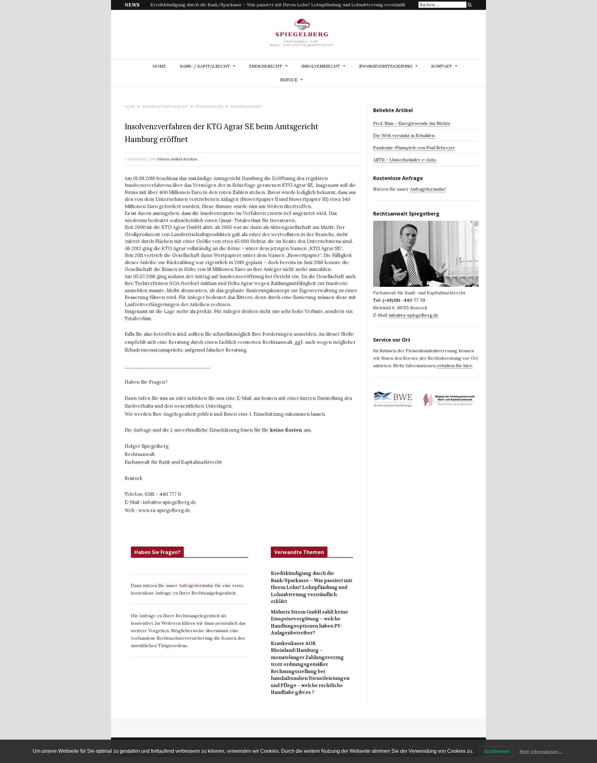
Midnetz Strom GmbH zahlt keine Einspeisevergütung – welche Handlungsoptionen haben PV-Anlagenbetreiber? (268, 4)
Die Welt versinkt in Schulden (403, 135)
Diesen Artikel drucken (177, 159)
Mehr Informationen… (541, 751)
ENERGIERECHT (265, 66)
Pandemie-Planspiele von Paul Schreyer (414, 147)
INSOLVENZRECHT (320, 66)
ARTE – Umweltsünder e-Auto (404, 160)
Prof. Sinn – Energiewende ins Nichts (411, 123)
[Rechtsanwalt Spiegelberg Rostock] (301, 35)
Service (289, 80)
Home (159, 66)
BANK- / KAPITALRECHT (205, 66)
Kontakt (441, 66)
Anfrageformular (197, 585)
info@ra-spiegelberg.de (413, 315)
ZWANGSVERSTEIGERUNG (385, 66)
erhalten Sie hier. (455, 365)
